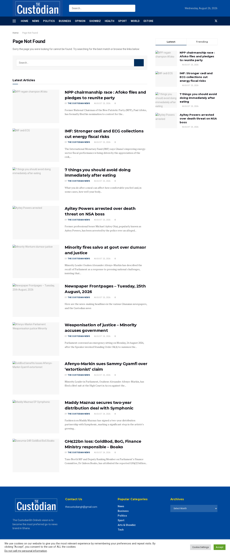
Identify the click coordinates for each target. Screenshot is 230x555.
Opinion (80, 21)
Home (24, 21)
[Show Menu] (14, 21)
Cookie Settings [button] (200, 547)
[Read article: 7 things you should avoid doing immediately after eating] (36, 184)
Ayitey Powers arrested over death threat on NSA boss (198, 118)
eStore (148, 21)
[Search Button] (131, 8)
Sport (122, 21)
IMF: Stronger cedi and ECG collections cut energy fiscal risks (196, 77)
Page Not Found (30, 33)
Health (109, 21)
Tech (121, 529)
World (135, 21)
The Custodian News (79, 103)
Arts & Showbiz (127, 525)
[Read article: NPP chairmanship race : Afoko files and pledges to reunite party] (36, 106)
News (35, 21)
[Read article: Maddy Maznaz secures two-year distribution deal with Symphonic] (36, 416)
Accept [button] (219, 547)
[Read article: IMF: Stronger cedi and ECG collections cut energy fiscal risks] (36, 145)
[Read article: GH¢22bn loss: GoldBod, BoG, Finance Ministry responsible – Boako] (36, 455)
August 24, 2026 (102, 336)
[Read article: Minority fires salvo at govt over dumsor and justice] (36, 261)
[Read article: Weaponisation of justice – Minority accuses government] (36, 339)
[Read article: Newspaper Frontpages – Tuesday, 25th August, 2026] (36, 300)
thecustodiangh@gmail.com (81, 506)
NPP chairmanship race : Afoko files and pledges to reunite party (197, 56)
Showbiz (95, 21)
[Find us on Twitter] (216, 21)
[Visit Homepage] (38, 8)
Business (65, 21)
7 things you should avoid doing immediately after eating (198, 97)
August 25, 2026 (102, 103)
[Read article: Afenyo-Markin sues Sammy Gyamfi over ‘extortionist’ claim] (36, 378)
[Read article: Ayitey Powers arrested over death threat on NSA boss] (36, 222)
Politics (49, 21)
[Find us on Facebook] (210, 21)
